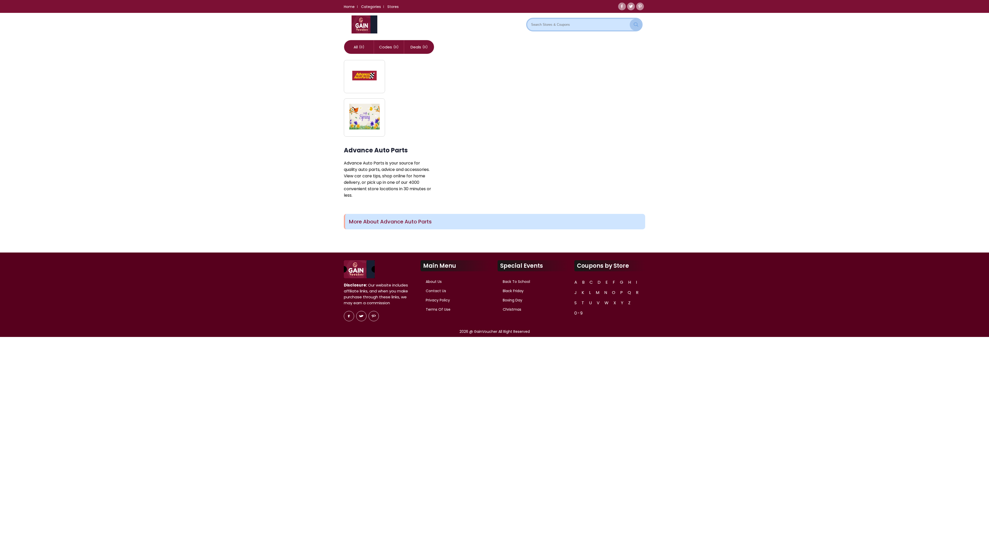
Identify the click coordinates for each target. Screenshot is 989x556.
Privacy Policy (438, 300)
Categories (371, 6)
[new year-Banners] (364, 117)
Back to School (516, 281)
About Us (434, 281)
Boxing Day (512, 300)
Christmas (512, 309)
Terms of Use (438, 309)
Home (349, 6)
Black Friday (513, 290)
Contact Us (436, 290)
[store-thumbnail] (364, 76)
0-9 (578, 313)
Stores (393, 6)
